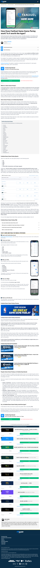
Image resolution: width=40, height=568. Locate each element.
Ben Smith (9, 41)
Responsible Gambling (4, 541)
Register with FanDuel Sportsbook (6, 236)
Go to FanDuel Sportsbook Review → (27, 80)
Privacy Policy (3, 542)
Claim (29, 433)
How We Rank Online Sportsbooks (6, 537)
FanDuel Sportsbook (11, 4)
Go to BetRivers (20, 488)
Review (10, 433)
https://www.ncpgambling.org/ (5, 558)
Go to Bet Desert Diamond (20, 506)
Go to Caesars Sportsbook (20, 462)
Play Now (10, 80)
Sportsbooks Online (4, 4)
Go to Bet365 (20, 452)
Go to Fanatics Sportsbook (20, 435)
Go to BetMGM (20, 479)
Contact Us (3, 540)
